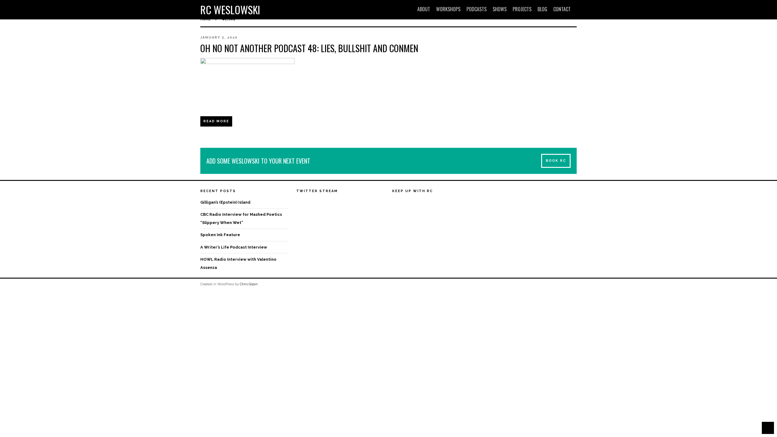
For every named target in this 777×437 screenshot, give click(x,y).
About (423, 9)
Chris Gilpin (249, 284)
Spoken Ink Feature (220, 234)
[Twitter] (408, 203)
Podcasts (477, 9)
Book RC (556, 161)
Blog (542, 9)
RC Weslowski (230, 9)
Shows (500, 9)
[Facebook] (397, 203)
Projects (522, 9)
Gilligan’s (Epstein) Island (225, 202)
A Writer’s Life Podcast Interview (233, 247)
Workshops (448, 9)
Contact (562, 9)
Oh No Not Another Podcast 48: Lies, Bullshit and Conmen (309, 48)
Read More (216, 121)
